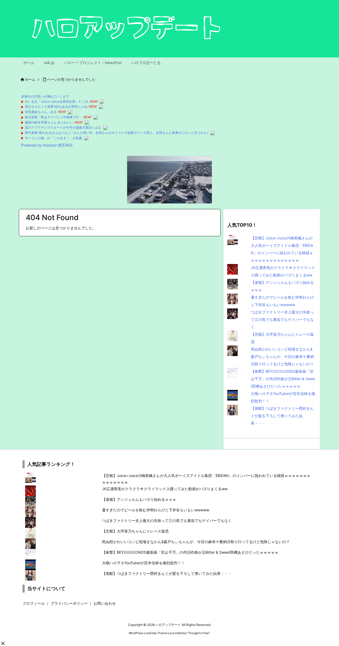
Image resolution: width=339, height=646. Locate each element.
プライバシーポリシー (69, 603)
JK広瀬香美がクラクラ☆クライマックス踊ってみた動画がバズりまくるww (165, 488)
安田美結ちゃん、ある (41, 112)
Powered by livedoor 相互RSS (47, 145)
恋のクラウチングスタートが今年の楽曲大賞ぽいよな (63, 127)
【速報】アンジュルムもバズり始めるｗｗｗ (139, 499)
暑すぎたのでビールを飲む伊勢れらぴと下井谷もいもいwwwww (155, 510)
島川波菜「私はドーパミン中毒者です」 (53, 117)
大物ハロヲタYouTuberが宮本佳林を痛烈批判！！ (143, 563)
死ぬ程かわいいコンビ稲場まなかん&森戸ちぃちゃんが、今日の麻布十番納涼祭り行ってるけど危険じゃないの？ (282, 356)
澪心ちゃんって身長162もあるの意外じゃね (56, 106)
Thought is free (198, 633)
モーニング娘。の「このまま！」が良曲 (53, 138)
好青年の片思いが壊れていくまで (45, 96)
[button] (3, 643)
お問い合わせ (104, 603)
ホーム (30, 79)
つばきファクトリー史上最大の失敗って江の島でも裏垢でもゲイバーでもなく (282, 319)
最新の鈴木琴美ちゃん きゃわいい (49, 122)
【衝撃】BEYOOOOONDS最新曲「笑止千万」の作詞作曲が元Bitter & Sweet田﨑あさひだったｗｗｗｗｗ (283, 378)
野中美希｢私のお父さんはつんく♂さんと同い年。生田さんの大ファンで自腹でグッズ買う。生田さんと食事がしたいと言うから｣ (116, 133)
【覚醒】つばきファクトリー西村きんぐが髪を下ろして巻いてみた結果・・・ (282, 415)
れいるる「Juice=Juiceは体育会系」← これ (56, 101)
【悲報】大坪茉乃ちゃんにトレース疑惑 (135, 531)
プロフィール (34, 603)
